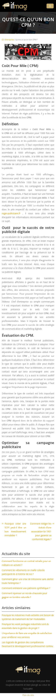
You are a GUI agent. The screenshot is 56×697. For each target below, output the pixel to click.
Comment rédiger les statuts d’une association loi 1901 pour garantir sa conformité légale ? (40, 531)
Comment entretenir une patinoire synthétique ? (26, 588)
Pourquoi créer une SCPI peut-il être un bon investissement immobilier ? (15, 529)
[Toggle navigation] (50, 6)
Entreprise (9, 39)
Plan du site (28, 695)
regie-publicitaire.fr (11, 213)
